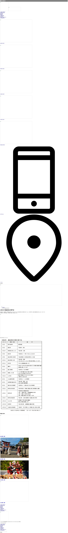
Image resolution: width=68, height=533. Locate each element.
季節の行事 (1, 507)
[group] (34, 32)
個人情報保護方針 (2, 510)
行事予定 (1, 526)
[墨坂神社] (10, 10)
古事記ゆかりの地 (2, 505)
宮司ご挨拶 (1, 509)
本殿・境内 (1, 506)
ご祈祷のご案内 (2, 508)
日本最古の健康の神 (2, 504)
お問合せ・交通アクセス (3, 529)
